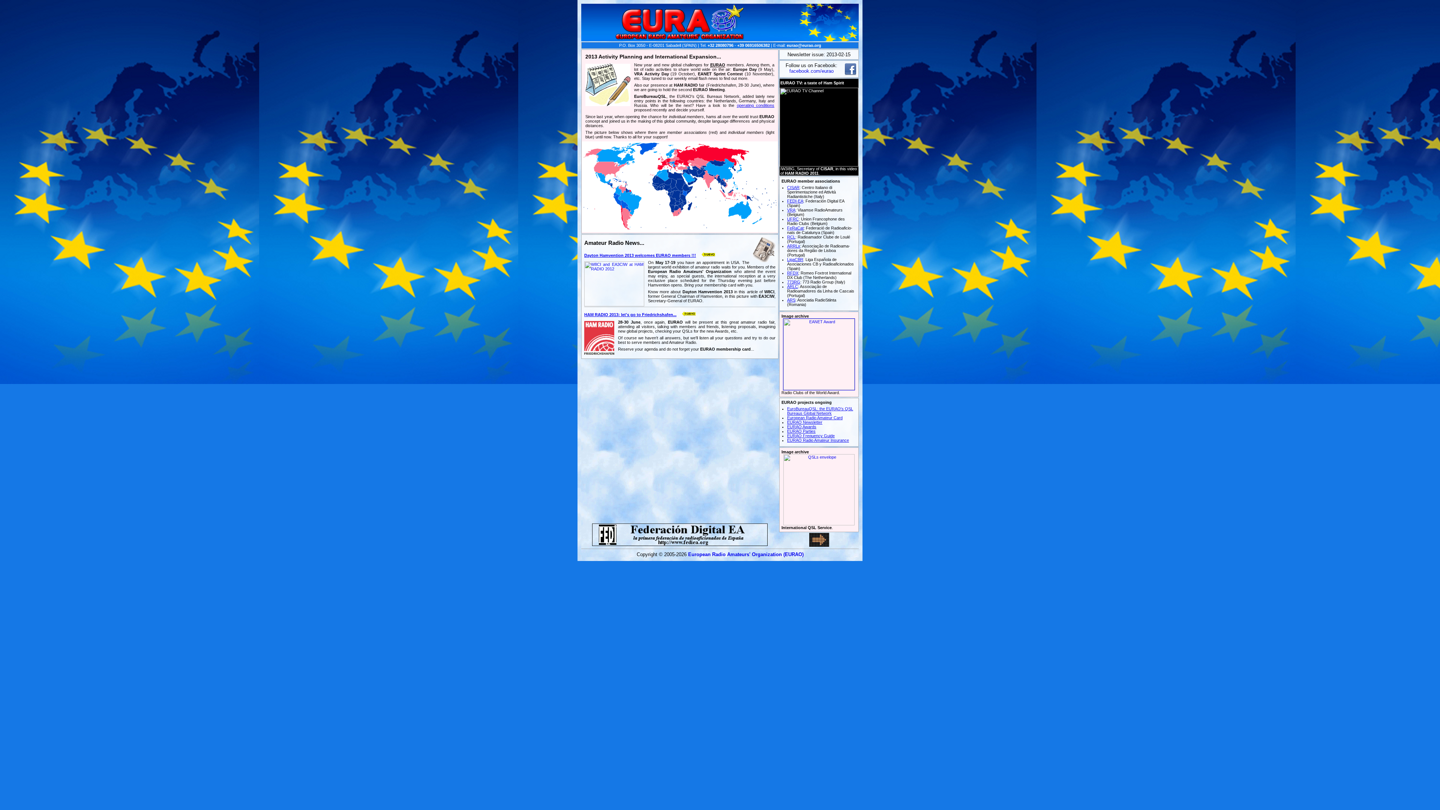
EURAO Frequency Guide (811, 436)
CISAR (793, 187)
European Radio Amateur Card (815, 418)
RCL (791, 237)
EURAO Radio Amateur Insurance (818, 440)
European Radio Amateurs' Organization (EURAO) (746, 554)
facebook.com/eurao (811, 71)
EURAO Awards (801, 426)
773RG (793, 282)
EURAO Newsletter (804, 422)
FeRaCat (795, 228)
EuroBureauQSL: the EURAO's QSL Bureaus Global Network (820, 411)
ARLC (792, 286)
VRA (791, 210)
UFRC (793, 219)
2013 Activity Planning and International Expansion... (653, 57)
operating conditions (755, 105)
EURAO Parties (801, 431)
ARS (791, 300)
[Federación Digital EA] (680, 544)
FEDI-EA (795, 201)
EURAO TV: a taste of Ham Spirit (812, 83)
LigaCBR (795, 259)
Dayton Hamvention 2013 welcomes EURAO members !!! (640, 255)
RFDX (792, 273)
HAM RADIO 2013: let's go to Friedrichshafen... (630, 314)
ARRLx (793, 246)
